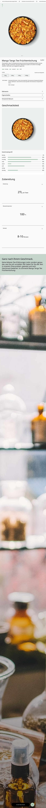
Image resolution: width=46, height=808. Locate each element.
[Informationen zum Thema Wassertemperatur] (42, 206)
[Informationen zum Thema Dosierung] (42, 184)
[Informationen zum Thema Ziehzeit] (42, 229)
